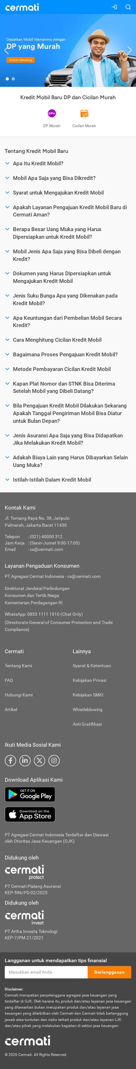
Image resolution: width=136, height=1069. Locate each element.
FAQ (9, 680)
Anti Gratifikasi (87, 724)
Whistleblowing (87, 709)
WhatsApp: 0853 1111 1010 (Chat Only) (44, 614)
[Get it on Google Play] (68, 794)
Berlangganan (109, 972)
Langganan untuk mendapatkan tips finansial (56, 960)
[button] (7, 50)
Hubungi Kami (19, 694)
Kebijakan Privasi (89, 680)
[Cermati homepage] (27, 1040)
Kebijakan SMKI (88, 694)
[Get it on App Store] (68, 814)
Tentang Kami (18, 665)
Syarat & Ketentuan (92, 665)
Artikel (11, 709)
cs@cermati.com (46, 549)
